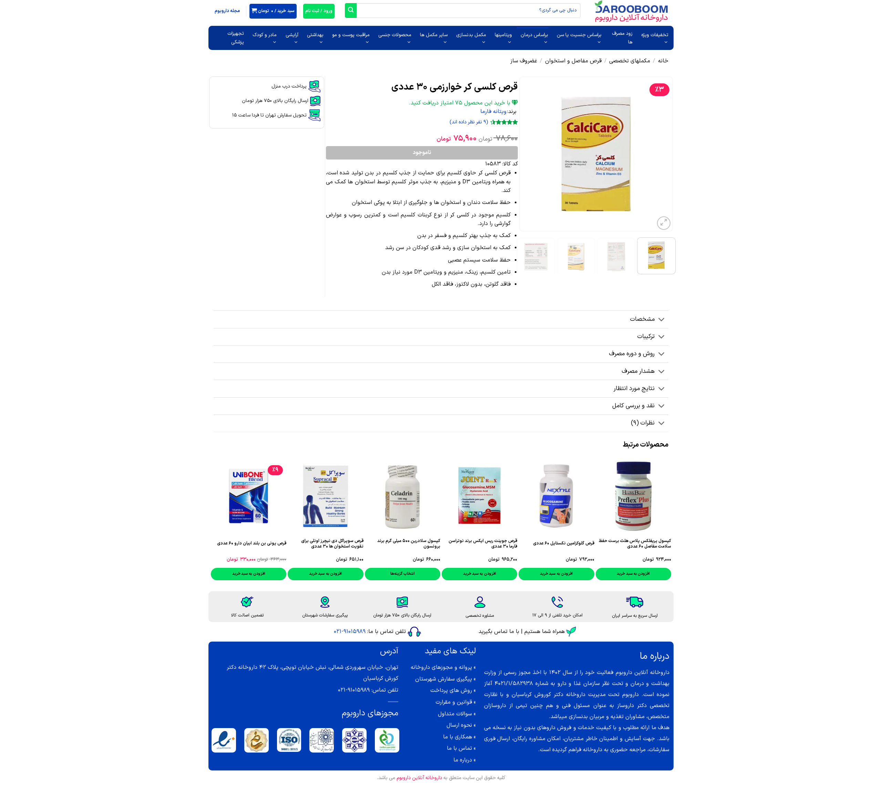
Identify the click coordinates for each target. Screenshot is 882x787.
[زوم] (663, 223)
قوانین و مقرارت (453, 702)
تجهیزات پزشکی (235, 38)
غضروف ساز (523, 61)
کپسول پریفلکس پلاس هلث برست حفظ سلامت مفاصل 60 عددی (635, 543)
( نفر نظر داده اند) (469, 122)
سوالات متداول (455, 714)
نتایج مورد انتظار (634, 388)
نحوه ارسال (459, 725)
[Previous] (661, 154)
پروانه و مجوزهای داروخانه (441, 667)
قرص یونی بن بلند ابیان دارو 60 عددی (251, 543)
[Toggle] (661, 320)
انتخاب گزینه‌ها (402, 574)
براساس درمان (534, 35)
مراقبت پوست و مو (351, 35)
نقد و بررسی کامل (633, 405)
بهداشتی (315, 35)
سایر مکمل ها (434, 35)
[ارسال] (351, 10)
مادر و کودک (265, 35)
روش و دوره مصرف (632, 353)
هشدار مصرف (638, 371)
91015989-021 (350, 631)
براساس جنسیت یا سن (579, 35)
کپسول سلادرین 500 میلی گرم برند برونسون (408, 543)
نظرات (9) (643, 423)
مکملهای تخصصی (629, 61)
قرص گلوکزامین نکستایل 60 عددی (563, 543)
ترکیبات (646, 336)
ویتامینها (503, 35)
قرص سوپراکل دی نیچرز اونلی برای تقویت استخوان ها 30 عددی (332, 543)
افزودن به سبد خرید (633, 574)
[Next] (526, 154)
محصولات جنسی (394, 35)
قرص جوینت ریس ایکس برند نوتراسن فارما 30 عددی (483, 543)
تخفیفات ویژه (654, 35)
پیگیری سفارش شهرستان (443, 679)
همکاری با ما (457, 737)
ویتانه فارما (493, 112)
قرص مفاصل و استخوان (573, 61)
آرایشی (292, 35)
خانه (663, 61)
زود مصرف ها (622, 38)
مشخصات (642, 319)
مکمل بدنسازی (471, 35)
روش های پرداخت (451, 690)
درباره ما (462, 760)
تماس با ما (459, 748)
